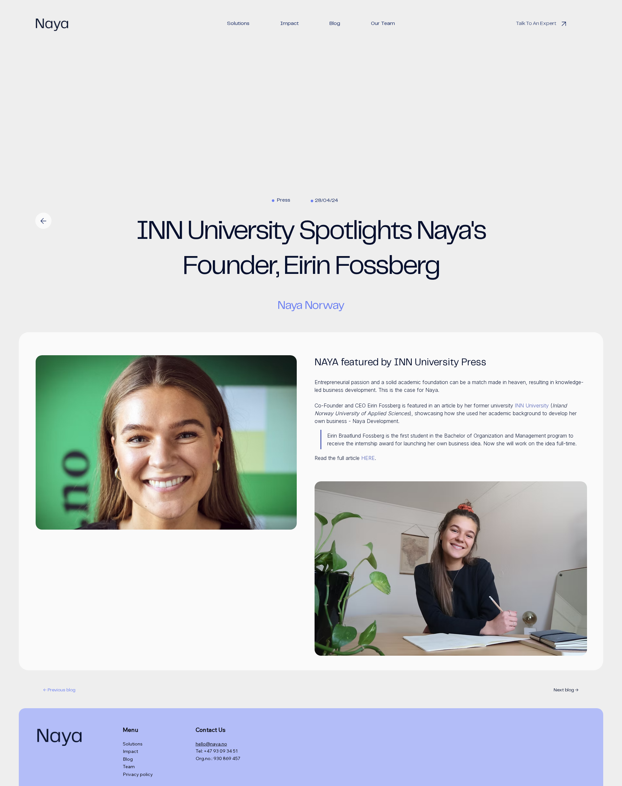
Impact (130, 751)
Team (129, 766)
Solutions (133, 744)
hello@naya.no (211, 744)
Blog (128, 759)
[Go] (43, 220)
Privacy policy (138, 774)
